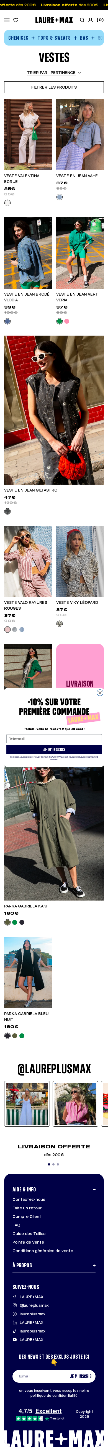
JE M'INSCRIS (54, 749)
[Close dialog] (100, 693)
